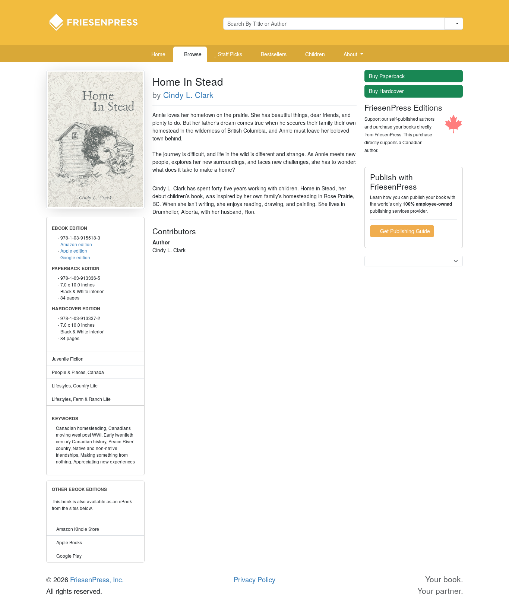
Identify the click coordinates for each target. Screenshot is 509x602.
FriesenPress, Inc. (97, 579)
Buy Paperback (387, 76)
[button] (351, 54)
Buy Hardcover (387, 91)
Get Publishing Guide (404, 231)
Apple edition (73, 250)
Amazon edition (76, 244)
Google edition (75, 257)
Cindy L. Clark (188, 94)
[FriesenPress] (98, 21)
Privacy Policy (254, 579)
